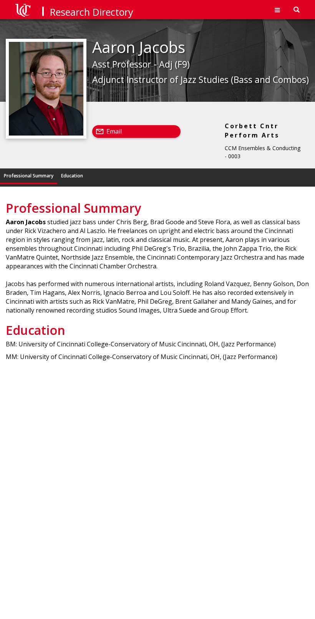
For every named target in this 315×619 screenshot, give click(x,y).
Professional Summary (28, 175)
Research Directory (91, 11)
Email (114, 131)
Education (72, 175)
